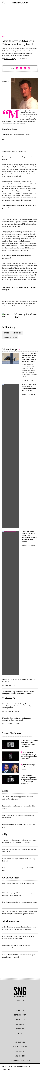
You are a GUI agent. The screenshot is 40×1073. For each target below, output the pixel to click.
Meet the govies (10, 337)
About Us (20, 1001)
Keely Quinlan (29, 380)
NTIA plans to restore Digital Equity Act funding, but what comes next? (29, 755)
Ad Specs (20, 1051)
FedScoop (20, 1010)
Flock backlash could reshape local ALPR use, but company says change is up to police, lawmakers (29, 357)
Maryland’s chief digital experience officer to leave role (18, 680)
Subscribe (6, 1070)
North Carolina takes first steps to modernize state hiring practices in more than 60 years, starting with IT (18, 706)
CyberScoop (20, 1019)
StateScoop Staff (10, 58)
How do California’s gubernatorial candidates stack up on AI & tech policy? (29, 387)
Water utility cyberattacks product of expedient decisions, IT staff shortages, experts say (29, 779)
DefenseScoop (20, 1015)
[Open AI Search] (6, 2)
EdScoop (20, 1029)
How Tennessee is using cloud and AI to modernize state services (28, 767)
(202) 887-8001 (20, 1056)
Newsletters (20, 1042)
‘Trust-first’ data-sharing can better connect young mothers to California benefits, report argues (29, 536)
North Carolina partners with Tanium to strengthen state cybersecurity (16, 719)
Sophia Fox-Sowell (29, 395)
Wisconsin (17, 333)
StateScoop (20, 1024)
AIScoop (20, 1033)
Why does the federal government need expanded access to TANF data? (29, 743)
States (6, 333)
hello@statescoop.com (20, 1060)
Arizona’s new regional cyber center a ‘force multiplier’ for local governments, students (18, 693)
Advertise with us (20, 1047)
